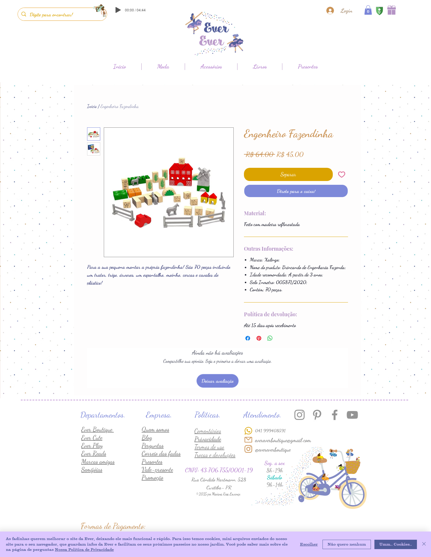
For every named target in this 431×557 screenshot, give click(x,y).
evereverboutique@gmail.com (283, 440)
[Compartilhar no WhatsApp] (270, 338)
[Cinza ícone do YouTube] (352, 415)
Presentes (152, 461)
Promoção (152, 477)
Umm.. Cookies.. (395, 544)
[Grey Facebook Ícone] (335, 415)
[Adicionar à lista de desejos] (341, 174)
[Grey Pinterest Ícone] (317, 415)
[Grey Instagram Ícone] (299, 415)
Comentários (207, 431)
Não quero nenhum (347, 544)
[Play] (118, 10)
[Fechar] (423, 544)
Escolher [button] (309, 544)
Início (92, 106)
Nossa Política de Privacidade (84, 549)
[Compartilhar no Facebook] (247, 338)
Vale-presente (157, 469)
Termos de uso (209, 447)
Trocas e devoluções (214, 455)
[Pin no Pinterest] (258, 338)
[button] (368, 10)
